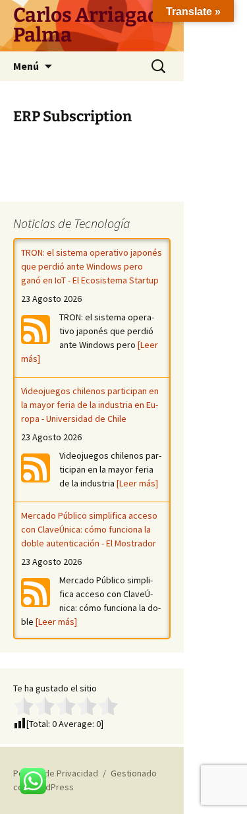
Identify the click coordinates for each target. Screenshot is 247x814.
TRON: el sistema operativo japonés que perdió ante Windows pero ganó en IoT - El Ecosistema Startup (91, 266)
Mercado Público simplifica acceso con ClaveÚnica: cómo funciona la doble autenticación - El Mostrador (89, 529)
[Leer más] (137, 483)
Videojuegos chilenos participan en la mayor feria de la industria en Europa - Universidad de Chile (90, 404)
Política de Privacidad (55, 773)
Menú (26, 66)
